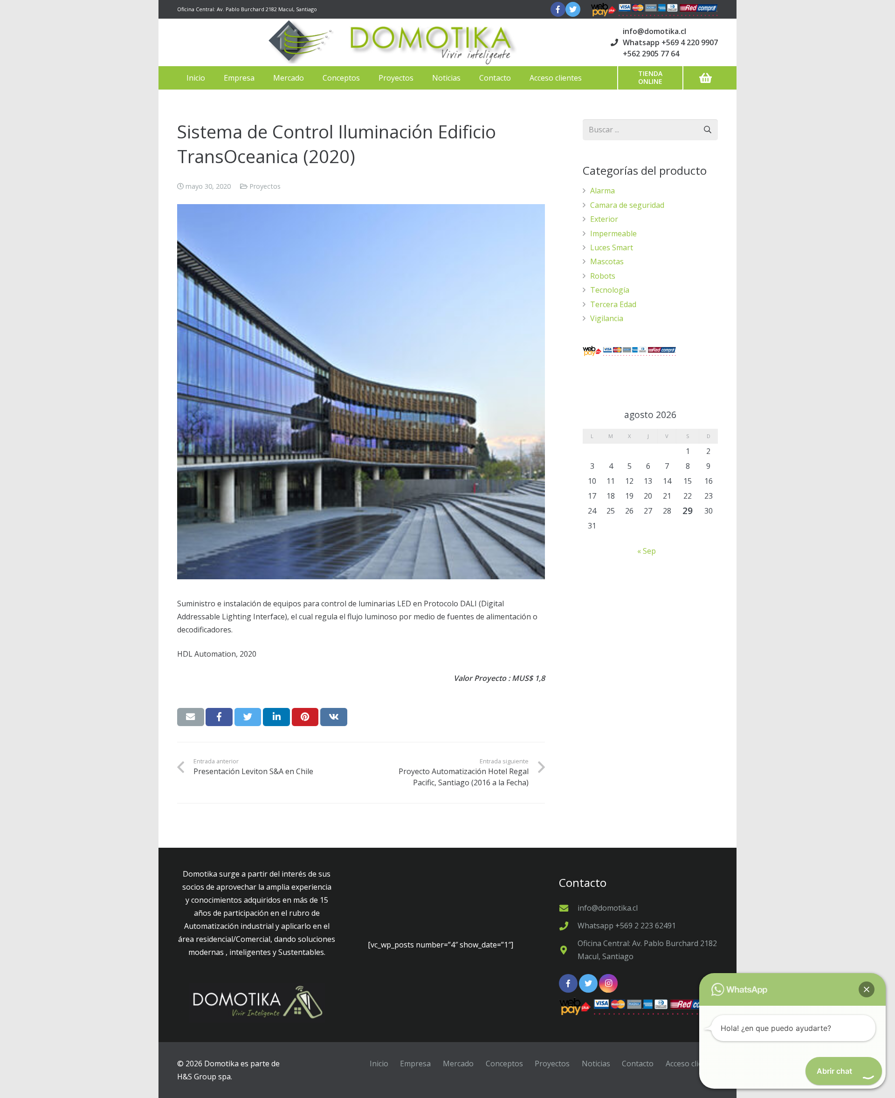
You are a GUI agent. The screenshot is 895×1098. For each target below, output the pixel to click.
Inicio (379, 1063)
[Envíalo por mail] (190, 717)
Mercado (458, 1063)
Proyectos (265, 186)
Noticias (596, 1063)
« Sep (646, 551)
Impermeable (613, 233)
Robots (602, 276)
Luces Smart (611, 247)
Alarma (602, 190)
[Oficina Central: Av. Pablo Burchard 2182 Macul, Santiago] (568, 950)
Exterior (604, 219)
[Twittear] (248, 717)
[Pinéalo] (305, 717)
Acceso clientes (692, 1063)
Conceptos (504, 1063)
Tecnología (609, 290)
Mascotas (607, 261)
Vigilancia (606, 318)
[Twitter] (572, 9)
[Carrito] (705, 77)
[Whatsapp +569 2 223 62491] (568, 925)
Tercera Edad (613, 304)
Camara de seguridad (627, 205)
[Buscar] (707, 129)
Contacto (638, 1063)
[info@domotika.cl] (568, 908)
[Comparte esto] (219, 717)
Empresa (415, 1063)
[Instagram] (608, 983)
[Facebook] (558, 9)
